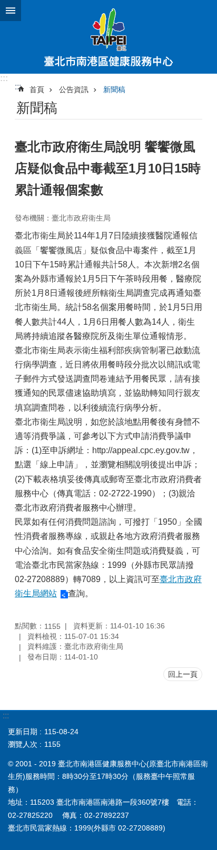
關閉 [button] (10, 10)
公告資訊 (73, 89)
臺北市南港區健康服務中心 (108, 37)
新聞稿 (114, 89)
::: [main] (18, 86)
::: (4, 78)
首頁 (36, 89)
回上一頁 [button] (183, 674)
